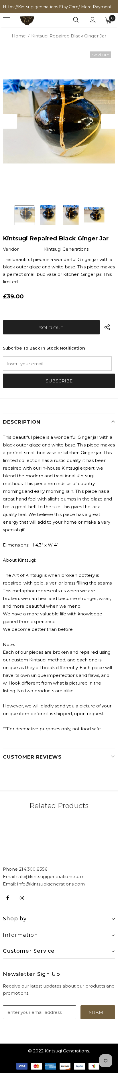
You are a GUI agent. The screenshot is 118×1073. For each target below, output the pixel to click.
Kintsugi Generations (66, 249)
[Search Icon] (76, 20)
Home (19, 36)
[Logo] (27, 20)
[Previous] (10, 121)
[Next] (108, 121)
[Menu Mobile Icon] (6, 20)
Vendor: (11, 249)
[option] (59, 121)
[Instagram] (22, 897)
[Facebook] (8, 897)
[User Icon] (93, 20)
